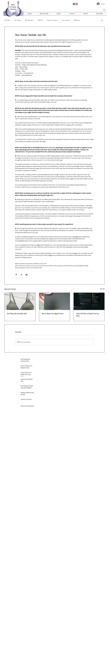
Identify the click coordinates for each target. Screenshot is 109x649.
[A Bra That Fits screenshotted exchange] (89, 301)
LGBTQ (39, 20)
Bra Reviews (29, 20)
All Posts (7, 20)
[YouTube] (77, 4)
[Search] (104, 10)
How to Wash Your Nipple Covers (53, 314)
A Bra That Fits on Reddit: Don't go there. (87, 315)
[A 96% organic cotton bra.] (20, 301)
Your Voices (65, 20)
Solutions (77, 20)
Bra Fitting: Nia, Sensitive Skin (17, 314)
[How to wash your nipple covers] (54, 301)
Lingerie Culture (52, 20)
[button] (102, 20)
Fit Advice (17, 20)
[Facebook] (74, 4)
